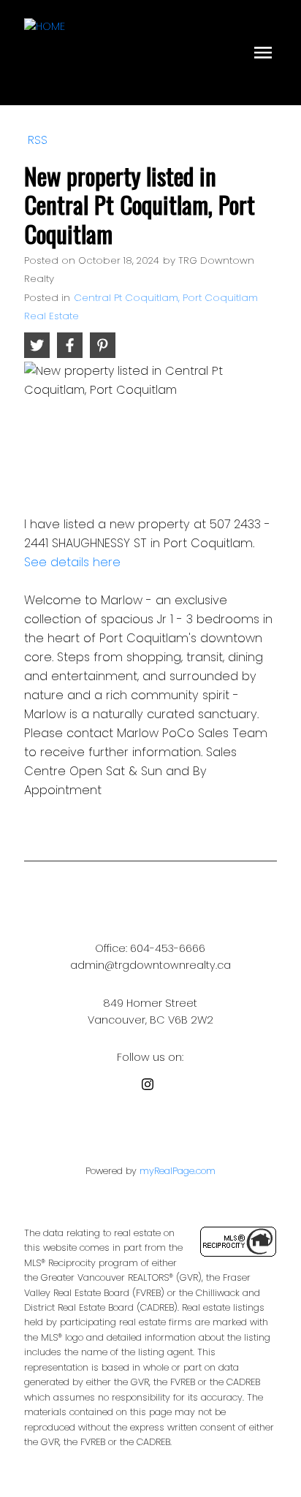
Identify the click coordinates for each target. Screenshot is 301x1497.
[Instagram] (150, 1086)
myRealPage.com (178, 1171)
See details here (72, 562)
